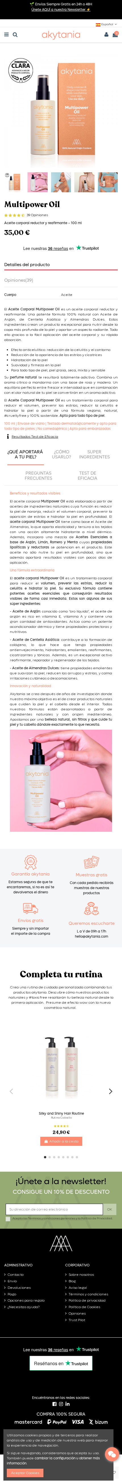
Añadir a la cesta (64, 1141)
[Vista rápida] (108, 1040)
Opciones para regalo (26, 1300)
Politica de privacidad (87, 1300)
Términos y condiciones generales (51, 1218)
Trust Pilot (77, 1320)
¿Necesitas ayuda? (23, 1307)
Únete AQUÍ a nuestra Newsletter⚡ (61, 9)
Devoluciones (19, 1287)
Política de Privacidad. (97, 1218)
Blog (72, 1281)
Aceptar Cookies (25, 1473)
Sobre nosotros (81, 1274)
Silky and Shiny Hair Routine (61, 1113)
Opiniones (77, 1313)
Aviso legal (78, 1287)
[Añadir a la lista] (114, 1473)
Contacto (16, 1274)
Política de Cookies (84, 1307)
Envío (12, 1281)
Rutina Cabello (61, 1117)
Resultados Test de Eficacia (35, 436)
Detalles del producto (27, 265)
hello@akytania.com (91, 936)
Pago (12, 1294)
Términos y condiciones (88, 1294)
